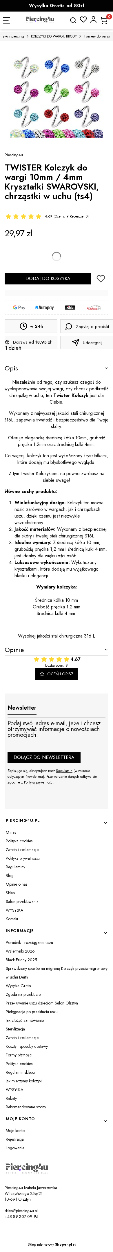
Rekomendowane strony (26, 1107)
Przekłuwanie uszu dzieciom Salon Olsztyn (42, 1003)
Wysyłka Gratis (18, 986)
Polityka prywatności (23, 858)
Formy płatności (19, 1055)
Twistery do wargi (97, 36)
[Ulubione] (83, 19)
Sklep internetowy (50, 1244)
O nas (11, 832)
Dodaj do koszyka (47, 278)
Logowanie (15, 1148)
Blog (10, 875)
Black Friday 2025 (21, 960)
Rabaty (11, 1098)
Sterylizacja (15, 1029)
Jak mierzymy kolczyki (24, 1081)
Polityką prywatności (38, 782)
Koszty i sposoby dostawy (27, 1046)
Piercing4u (14, 155)
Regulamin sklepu (20, 1072)
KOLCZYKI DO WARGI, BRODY (54, 36)
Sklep (10, 893)
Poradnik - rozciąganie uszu (29, 942)
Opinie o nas (16, 884)
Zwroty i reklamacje (22, 849)
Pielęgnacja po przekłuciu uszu (32, 1012)
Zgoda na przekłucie (23, 994)
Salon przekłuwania (22, 901)
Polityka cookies (19, 841)
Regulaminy (15, 867)
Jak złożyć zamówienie (25, 1020)
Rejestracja (15, 1139)
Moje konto (15, 1130)
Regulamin (64, 770)
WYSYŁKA (14, 910)
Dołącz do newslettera (44, 757)
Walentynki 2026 (20, 951)
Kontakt (12, 919)
